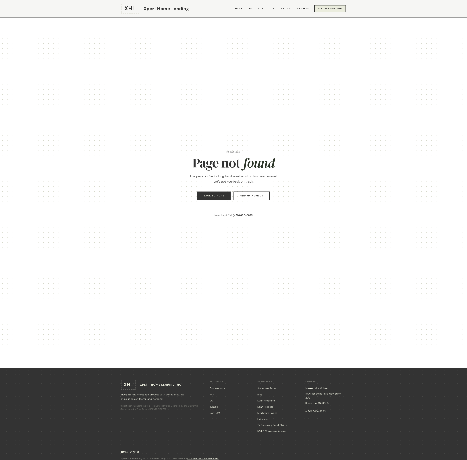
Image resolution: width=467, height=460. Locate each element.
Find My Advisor (330, 8)
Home (238, 8)
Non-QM (215, 413)
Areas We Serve (266, 388)
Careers (303, 8)
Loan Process (265, 406)
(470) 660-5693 (243, 215)
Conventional (217, 388)
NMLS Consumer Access (272, 431)
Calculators (280, 8)
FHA (212, 394)
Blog (260, 394)
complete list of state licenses (203, 458)
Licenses (262, 419)
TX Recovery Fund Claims (272, 425)
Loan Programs (266, 400)
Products (256, 8)
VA (211, 400)
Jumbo (214, 406)
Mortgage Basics (267, 413)
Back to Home (214, 195)
